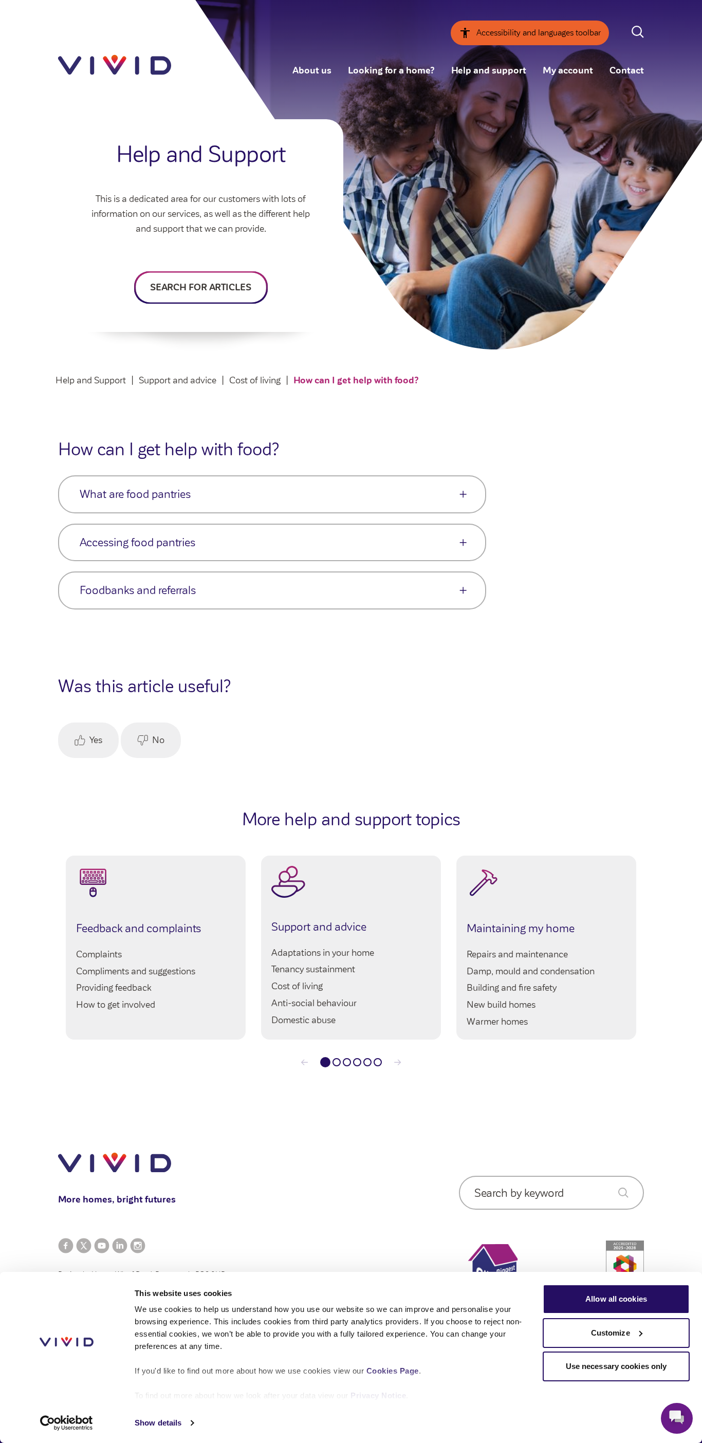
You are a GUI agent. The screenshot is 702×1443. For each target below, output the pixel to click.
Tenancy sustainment (313, 969)
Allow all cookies (616, 1298)
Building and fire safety (512, 988)
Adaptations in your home (322, 953)
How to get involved (115, 1005)
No (158, 740)
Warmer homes (497, 1021)
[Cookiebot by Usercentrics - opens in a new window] (67, 1423)
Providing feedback (114, 988)
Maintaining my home (521, 928)
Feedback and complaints (138, 928)
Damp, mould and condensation (531, 971)
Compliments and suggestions (135, 971)
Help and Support (91, 380)
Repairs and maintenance (517, 954)
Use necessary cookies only (616, 1366)
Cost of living (255, 380)
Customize (610, 1332)
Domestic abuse (303, 1020)
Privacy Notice (378, 1395)
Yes (95, 740)
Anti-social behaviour (314, 1003)
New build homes (501, 1005)
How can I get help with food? (356, 380)
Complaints (99, 954)
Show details (158, 1422)
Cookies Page (392, 1370)
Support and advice (177, 380)
